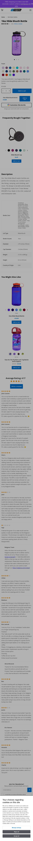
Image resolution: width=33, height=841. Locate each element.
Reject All (16, 832)
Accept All (16, 836)
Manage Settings (16, 827)
